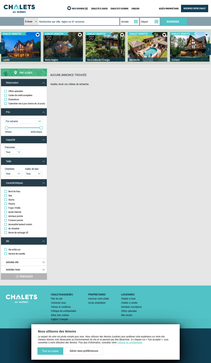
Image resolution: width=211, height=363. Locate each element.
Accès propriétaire (97, 302)
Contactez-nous (58, 302)
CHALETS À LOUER (99, 9)
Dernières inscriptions (131, 306)
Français (64, 319)
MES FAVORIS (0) (80, 9)
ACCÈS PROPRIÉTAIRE (169, 9)
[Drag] (6, 128)
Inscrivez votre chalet (98, 298)
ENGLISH (135, 9)
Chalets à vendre (129, 302)
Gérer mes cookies (60, 315)
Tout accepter (50, 351)
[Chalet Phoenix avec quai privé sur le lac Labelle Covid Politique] (21, 50)
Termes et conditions (61, 306)
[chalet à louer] (19, 11)
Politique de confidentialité (63, 310)
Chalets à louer (128, 298)
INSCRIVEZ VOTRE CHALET (194, 8)
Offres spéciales (129, 310)
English (54, 319)
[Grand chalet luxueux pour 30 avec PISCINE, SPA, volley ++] (147, 50)
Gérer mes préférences (84, 350)
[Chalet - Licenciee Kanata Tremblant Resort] (190, 50)
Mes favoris (126, 315)
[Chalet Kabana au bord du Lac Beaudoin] (105, 50)
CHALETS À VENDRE (120, 9)
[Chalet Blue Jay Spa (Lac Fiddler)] (63, 50)
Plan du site (56, 298)
